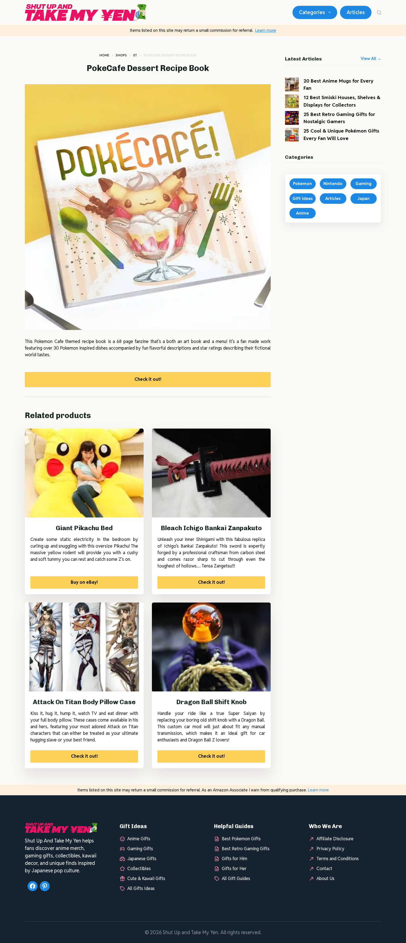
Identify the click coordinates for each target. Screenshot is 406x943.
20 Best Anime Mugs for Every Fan (338, 84)
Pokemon (302, 183)
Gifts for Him (234, 859)
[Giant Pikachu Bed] (84, 473)
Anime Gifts (138, 839)
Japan (363, 198)
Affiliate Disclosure (335, 839)
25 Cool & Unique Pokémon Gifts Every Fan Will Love (341, 134)
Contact (324, 868)
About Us (325, 878)
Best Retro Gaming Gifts (246, 849)
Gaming (363, 183)
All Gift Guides (236, 878)
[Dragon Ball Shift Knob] (211, 647)
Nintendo (332, 183)
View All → (371, 58)
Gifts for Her (234, 868)
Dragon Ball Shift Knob (211, 702)
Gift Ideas (302, 198)
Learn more (265, 30)
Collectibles (139, 868)
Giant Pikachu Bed (84, 528)
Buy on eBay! (84, 582)
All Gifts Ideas (141, 888)
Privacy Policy (330, 849)
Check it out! (148, 379)
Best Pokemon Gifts (241, 839)
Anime (302, 213)
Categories (312, 12)
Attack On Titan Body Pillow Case (84, 702)
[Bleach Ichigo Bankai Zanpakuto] (211, 473)
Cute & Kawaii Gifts (146, 878)
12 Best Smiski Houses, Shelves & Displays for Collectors (342, 101)
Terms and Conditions (338, 859)
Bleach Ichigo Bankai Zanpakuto (211, 528)
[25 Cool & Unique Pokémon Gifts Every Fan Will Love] (292, 135)
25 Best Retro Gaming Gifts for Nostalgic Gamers (339, 118)
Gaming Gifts (140, 849)
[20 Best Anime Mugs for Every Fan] (292, 84)
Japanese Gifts (141, 859)
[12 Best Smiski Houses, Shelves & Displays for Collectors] (292, 101)
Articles (356, 12)
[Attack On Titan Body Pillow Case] (84, 647)
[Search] (379, 12)
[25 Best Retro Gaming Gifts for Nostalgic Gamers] (292, 118)
